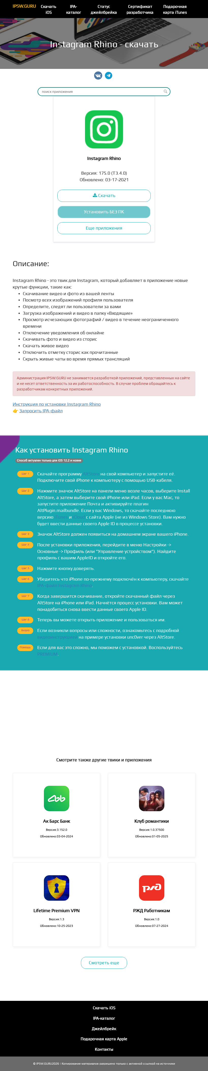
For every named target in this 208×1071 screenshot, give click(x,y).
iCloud (79, 517)
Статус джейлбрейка (104, 9)
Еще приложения (104, 228)
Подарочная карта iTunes (175, 9)
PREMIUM (47, 654)
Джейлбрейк (104, 1029)
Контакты (104, 1049)
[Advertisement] (104, 709)
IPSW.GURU (24, 6)
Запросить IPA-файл (41, 411)
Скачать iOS (48, 9)
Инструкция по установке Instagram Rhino (57, 404)
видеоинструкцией (57, 637)
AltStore (91, 474)
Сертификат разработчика (140, 9)
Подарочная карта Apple (104, 1039)
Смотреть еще (104, 962)
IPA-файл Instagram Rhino (64, 585)
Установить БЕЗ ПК (104, 211)
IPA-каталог (73, 9)
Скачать (106, 195)
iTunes (61, 517)
